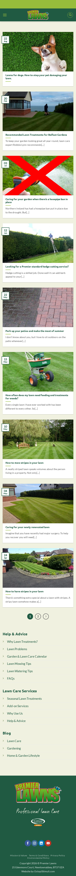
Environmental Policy (38, 858)
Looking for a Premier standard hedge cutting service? (37, 266)
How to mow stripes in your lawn (24, 462)
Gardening (14, 748)
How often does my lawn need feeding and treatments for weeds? (36, 397)
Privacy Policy (58, 855)
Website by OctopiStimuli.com (38, 871)
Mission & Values (18, 855)
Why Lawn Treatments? (22, 641)
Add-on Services (17, 706)
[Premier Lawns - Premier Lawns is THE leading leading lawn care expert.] (38, 14)
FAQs (10, 678)
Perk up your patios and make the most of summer (34, 330)
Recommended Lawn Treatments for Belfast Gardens (36, 134)
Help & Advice (16, 721)
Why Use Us (15, 713)
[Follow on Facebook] (28, 843)
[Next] (46, 616)
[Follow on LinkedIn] (41, 843)
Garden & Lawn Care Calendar (27, 656)
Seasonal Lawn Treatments (24, 698)
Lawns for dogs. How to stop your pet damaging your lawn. (36, 77)
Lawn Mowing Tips (19, 664)
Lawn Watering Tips (20, 671)
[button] (5, 15)
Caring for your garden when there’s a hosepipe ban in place (36, 201)
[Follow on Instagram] (34, 843)
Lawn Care (14, 741)
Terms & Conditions (39, 855)
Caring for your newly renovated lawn (27, 527)
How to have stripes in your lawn (24, 591)
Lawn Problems (17, 649)
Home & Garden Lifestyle (23, 755)
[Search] (70, 15)
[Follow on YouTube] (48, 843)
